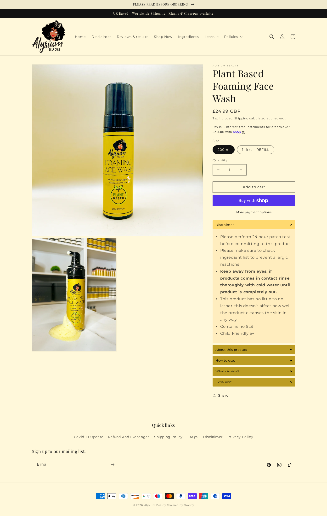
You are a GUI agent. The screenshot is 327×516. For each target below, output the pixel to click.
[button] (211, 37)
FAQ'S (192, 437)
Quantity (220, 160)
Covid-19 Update (88, 437)
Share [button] (223, 395)
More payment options (254, 212)
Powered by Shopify (180, 505)
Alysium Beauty (155, 505)
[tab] (254, 224)
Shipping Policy (168, 437)
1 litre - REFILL (255, 149)
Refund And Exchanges (128, 437)
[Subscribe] (112, 464)
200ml (224, 149)
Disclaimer (213, 437)
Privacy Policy (240, 437)
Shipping (241, 118)
